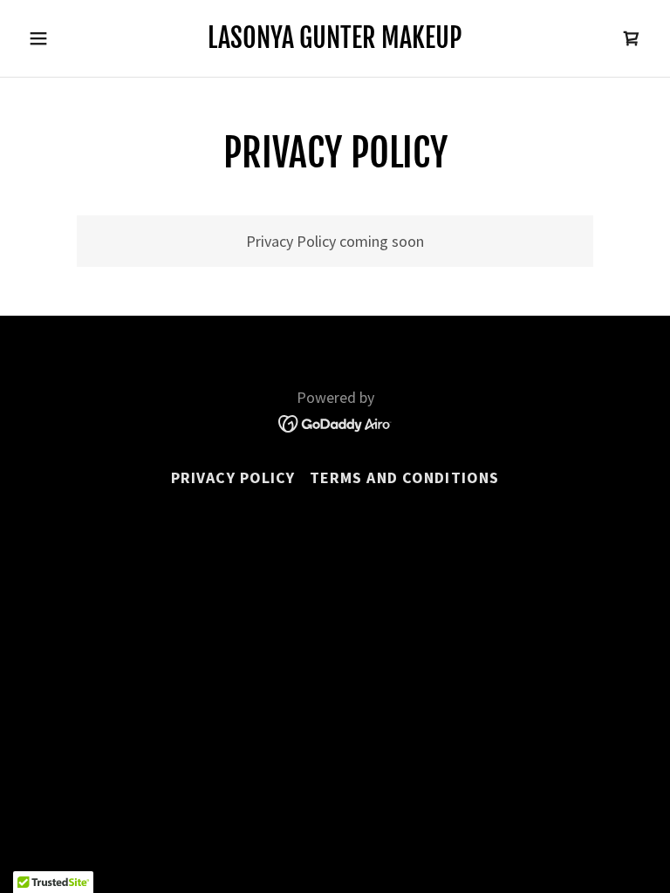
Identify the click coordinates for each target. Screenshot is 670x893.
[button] (68, 38)
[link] (335, 42)
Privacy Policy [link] (233, 477)
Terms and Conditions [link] (405, 477)
